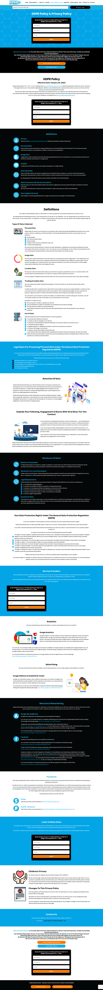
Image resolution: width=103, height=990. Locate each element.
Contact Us (86, 2)
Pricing (47, 2)
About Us (41, 2)
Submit (51, 39)
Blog (80, 2)
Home (26, 2)
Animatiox (66, 2)
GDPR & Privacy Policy (56, 2)
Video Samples (33, 2)
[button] (34, 2)
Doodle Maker (74, 2)
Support (92, 2)
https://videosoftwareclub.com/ (65, 95)
